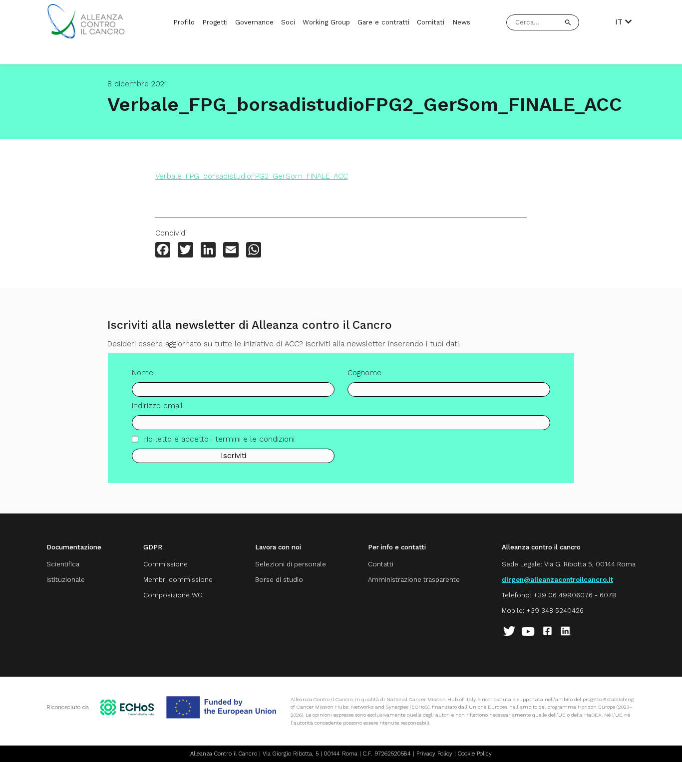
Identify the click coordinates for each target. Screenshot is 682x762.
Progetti (215, 22)
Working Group (326, 22)
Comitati (430, 22)
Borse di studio (279, 579)
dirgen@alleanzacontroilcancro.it (557, 579)
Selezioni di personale (290, 564)
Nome (142, 372)
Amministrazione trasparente (414, 579)
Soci (288, 22)
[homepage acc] (85, 36)
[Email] (230, 250)
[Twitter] (185, 250)
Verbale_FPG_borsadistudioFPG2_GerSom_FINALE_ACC (251, 176)
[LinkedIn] (208, 250)
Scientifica (62, 564)
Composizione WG (173, 595)
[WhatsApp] (253, 250)
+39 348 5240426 (555, 610)
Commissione (165, 564)
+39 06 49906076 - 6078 (574, 595)
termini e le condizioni (255, 439)
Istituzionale (65, 579)
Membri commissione (178, 579)
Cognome (364, 372)
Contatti (380, 564)
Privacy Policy (434, 753)
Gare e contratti (383, 22)
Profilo (184, 22)
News (461, 22)
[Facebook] (162, 250)
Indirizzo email (157, 405)
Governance (254, 22)
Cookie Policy (475, 753)
